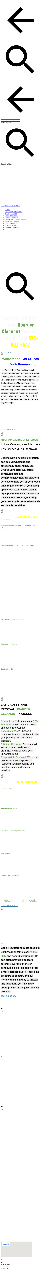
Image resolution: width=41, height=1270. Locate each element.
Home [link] (7, 210)
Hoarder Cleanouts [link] (12, 227)
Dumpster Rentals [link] (11, 216)
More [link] (7, 229)
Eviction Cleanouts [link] (11, 226)
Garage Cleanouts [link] (11, 218)
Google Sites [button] (5, 1266)
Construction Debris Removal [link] (15, 220)
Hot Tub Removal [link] (11, 224)
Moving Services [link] (11, 214)
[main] (20, 331)
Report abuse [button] (5, 1268)
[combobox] (10, 120)
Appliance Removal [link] (12, 222)
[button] (20, 20)
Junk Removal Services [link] (13, 212)
